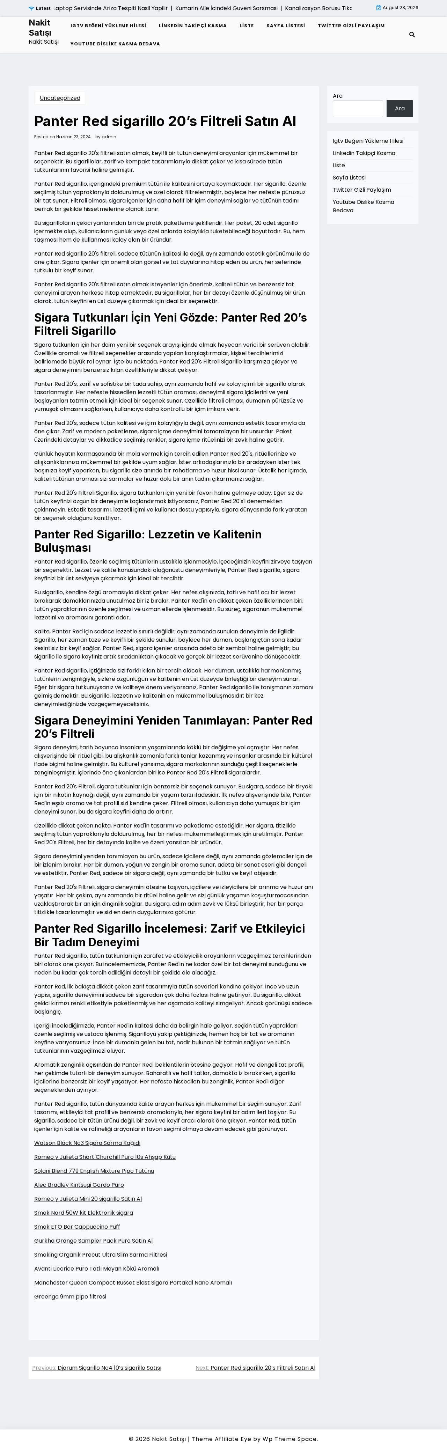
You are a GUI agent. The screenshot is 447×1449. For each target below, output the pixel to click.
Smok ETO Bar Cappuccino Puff (77, 1227)
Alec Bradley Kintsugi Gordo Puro (79, 1185)
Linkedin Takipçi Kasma (193, 25)
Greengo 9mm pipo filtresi (70, 1297)
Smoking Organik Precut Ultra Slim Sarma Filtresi (100, 1255)
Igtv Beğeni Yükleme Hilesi (108, 25)
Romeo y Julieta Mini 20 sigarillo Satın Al (88, 1199)
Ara (338, 96)
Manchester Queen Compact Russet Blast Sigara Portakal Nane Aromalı (133, 1283)
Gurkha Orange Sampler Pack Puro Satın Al (93, 1241)
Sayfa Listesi (285, 25)
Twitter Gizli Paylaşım (351, 25)
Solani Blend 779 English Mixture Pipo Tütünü (94, 1171)
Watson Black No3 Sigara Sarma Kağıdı (87, 1143)
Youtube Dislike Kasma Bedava (115, 44)
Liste (247, 25)
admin (109, 137)
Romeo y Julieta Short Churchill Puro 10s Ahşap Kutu (105, 1157)
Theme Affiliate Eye (221, 1439)
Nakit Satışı (40, 28)
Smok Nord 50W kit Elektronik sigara (83, 1213)
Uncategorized (60, 98)
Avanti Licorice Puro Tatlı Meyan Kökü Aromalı (96, 1269)
